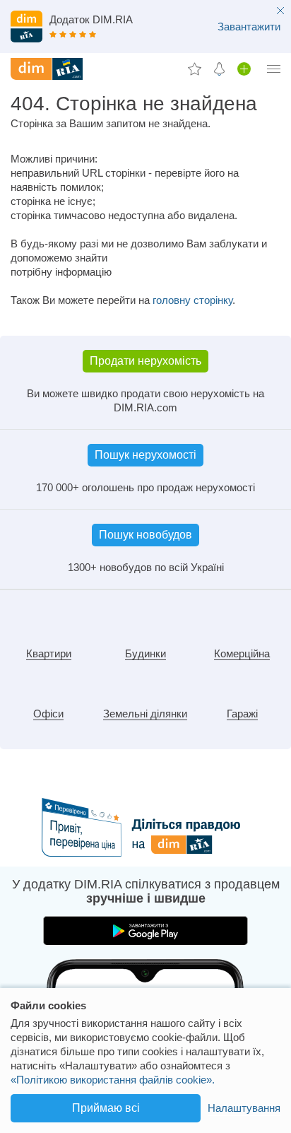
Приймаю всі (106, 1108)
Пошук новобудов (145, 535)
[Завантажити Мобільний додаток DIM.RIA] (145, 28)
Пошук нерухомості (145, 455)
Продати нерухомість (145, 361)
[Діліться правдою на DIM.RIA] (146, 853)
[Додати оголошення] (244, 68)
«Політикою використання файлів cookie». (113, 1080)
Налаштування (244, 1108)
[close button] (280, 12)
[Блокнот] (194, 68)
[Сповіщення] (219, 68)
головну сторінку (192, 300)
